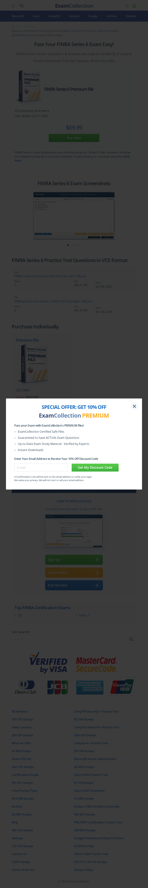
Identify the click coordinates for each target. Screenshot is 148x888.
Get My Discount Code (95, 467)
